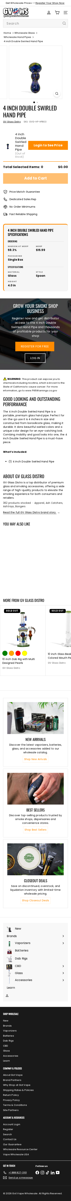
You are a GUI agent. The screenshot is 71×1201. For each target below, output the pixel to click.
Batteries (8, 1036)
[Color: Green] (4, 653)
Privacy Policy (11, 1100)
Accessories (10, 1056)
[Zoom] (56, 93)
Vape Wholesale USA (16, 1154)
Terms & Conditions (15, 1105)
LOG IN (35, 358)
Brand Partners (12, 1080)
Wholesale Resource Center (20, 1149)
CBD (5, 1046)
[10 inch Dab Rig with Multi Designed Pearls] (23, 638)
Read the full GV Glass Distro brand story (31, 512)
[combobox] (35, 23)
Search (7, 1134)
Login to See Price (48, 145)
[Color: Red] (18, 653)
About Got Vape (13, 1075)
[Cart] (57, 12)
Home (7, 33)
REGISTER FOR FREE (35, 346)
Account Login (11, 1124)
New (6, 1020)
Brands (7, 1025)
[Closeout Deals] (35, 859)
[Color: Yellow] (24, 653)
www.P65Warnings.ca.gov (41, 390)
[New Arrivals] (35, 718)
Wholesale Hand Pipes (17, 37)
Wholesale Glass (24, 33)
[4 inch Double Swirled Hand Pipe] (23, 560)
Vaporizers (10, 1030)
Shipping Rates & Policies (18, 1090)
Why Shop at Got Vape (16, 1085)
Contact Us (9, 1139)
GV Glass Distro (32, 600)
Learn (6, 1060)
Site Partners (11, 1110)
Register (8, 1129)
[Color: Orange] (11, 653)
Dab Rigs (8, 1040)
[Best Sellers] (35, 789)
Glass (6, 1050)
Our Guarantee (12, 1144)
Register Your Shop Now (50, 3)
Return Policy (11, 1095)
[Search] (64, 23)
